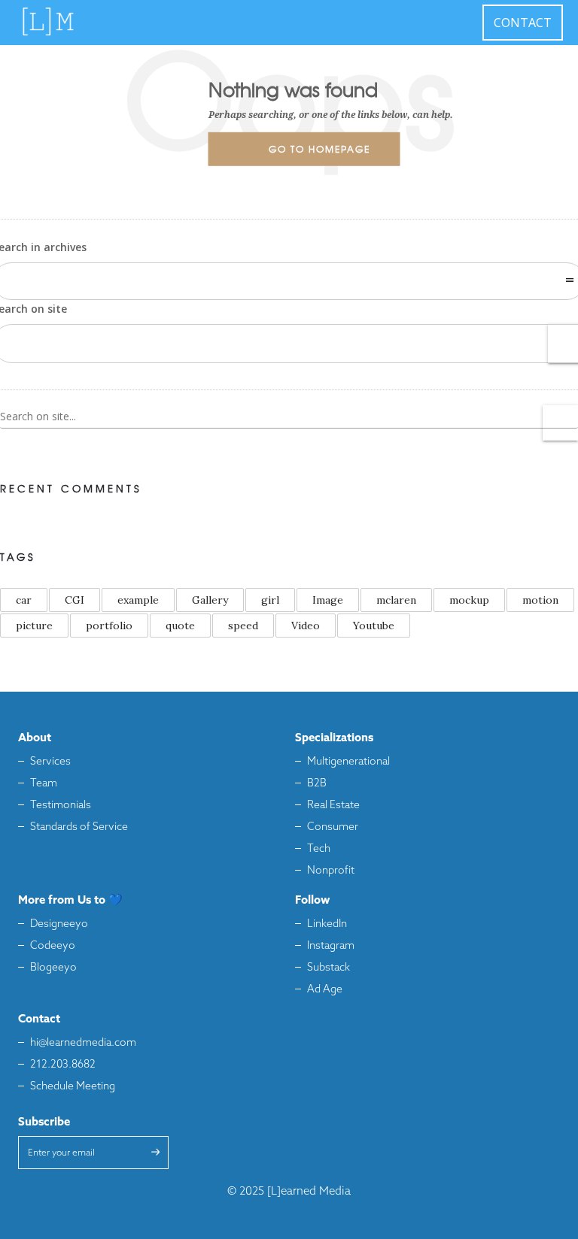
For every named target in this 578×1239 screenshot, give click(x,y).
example (138, 600)
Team (43, 783)
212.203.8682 (63, 1065)
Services (50, 762)
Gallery (210, 600)
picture (34, 625)
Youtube (373, 625)
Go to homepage (319, 149)
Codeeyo (52, 946)
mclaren (396, 600)
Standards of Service (79, 827)
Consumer (332, 827)
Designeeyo (59, 924)
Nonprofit (330, 871)
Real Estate (333, 805)
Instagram (330, 946)
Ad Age (324, 989)
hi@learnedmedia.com (83, 1043)
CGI (74, 600)
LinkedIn (327, 924)
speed (243, 625)
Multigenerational (348, 762)
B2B (317, 783)
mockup (469, 600)
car (24, 600)
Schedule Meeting (72, 1086)
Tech (318, 849)
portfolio (109, 625)
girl (270, 600)
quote (180, 625)
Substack (328, 968)
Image (327, 600)
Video (305, 625)
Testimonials (60, 805)
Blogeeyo (53, 968)
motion (540, 600)
